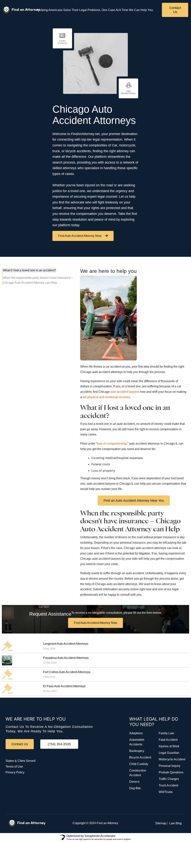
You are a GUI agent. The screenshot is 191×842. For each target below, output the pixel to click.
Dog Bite (135, 788)
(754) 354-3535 (59, 744)
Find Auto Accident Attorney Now (79, 235)
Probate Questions (171, 772)
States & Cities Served (20, 760)
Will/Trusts (166, 792)
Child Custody (138, 764)
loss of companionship (112, 443)
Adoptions (136, 733)
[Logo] (21, 10)
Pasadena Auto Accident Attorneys (66, 657)
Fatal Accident (168, 739)
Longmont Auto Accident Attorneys (65, 643)
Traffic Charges (169, 778)
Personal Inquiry (169, 765)
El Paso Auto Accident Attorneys (64, 686)
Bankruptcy (136, 750)
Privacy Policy (15, 772)
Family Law (166, 733)
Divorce (134, 781)
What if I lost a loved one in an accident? (29, 270)
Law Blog (175, 823)
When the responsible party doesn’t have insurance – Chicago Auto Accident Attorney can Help (38, 280)
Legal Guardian (169, 752)
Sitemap (160, 823)
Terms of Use (14, 766)
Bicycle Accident (140, 757)
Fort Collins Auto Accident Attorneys (66, 672)
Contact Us (175, 10)
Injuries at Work (169, 746)
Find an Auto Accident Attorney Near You (134, 500)
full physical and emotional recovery (106, 397)
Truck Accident (168, 785)
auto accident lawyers (124, 391)
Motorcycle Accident (172, 759)
